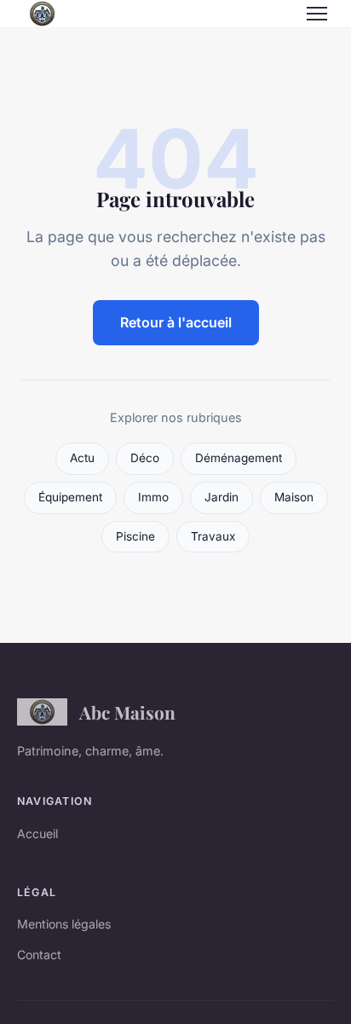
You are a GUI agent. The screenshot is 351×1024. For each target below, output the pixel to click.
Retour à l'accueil (176, 322)
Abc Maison (127, 712)
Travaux (213, 536)
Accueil (37, 833)
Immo (153, 497)
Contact (39, 954)
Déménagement (238, 458)
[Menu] (317, 13)
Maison (294, 497)
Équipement (70, 497)
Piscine (135, 536)
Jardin (221, 497)
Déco (144, 458)
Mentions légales (64, 924)
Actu (82, 458)
